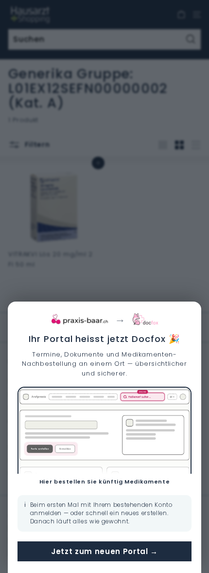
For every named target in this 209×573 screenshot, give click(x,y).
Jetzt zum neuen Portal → (104, 551)
